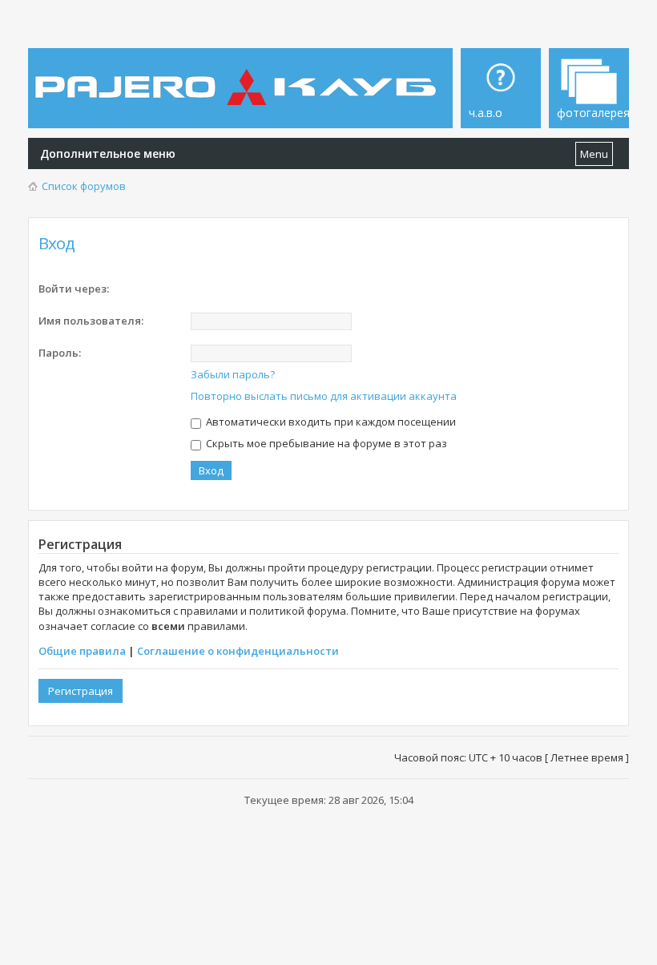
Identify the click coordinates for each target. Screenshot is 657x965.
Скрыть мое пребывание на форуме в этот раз (325, 443)
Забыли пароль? (233, 374)
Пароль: (59, 352)
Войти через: (73, 288)
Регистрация (80, 691)
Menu (594, 154)
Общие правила (82, 651)
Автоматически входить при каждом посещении (330, 421)
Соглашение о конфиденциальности (238, 651)
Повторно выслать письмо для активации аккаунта (324, 396)
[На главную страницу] (238, 75)
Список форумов (84, 186)
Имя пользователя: (90, 320)
